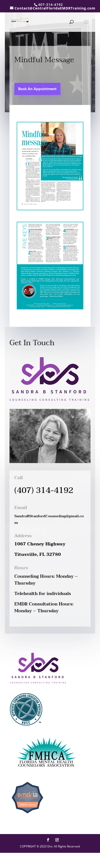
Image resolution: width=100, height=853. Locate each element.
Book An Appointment (37, 89)
